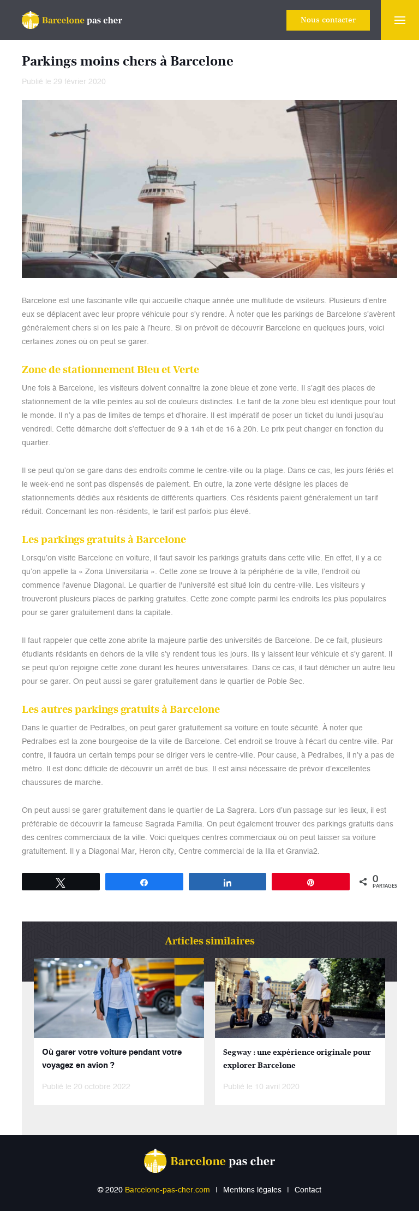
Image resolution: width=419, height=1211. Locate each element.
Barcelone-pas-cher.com (167, 1190)
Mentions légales (252, 1190)
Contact (308, 1190)
